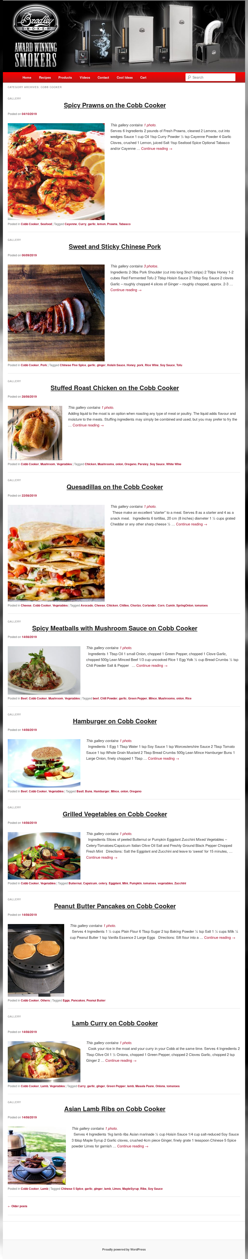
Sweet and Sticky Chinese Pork (115, 246)
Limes (116, 1188)
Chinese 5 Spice (72, 1188)
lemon (101, 224)
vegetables (165, 883)
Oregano (130, 464)
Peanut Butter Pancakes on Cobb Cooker (115, 905)
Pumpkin (136, 883)
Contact (103, 77)
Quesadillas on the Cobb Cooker (115, 486)
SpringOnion (184, 605)
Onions (160, 1086)
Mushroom (47, 464)
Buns (88, 791)
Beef (24, 698)
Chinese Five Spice (73, 365)
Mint (125, 883)
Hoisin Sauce (116, 365)
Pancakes (78, 1000)
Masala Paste (144, 1086)
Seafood (46, 224)
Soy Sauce (167, 365)
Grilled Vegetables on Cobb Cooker (115, 813)
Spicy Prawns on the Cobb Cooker (115, 104)
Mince (153, 698)
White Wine (173, 464)
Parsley (143, 464)
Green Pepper (137, 698)
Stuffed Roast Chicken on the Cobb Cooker (115, 387)
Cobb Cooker (30, 224)
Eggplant (115, 883)
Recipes (45, 77)
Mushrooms (106, 464)
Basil (80, 791)
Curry (82, 224)
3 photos (150, 265)
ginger (101, 365)
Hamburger (101, 791)
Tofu (179, 365)
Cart (143, 77)
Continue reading (156, 148)
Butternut (75, 883)
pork (140, 365)
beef (96, 698)
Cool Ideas (125, 77)
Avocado (87, 605)
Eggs (66, 1000)
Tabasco (125, 224)
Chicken (90, 464)
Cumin (170, 605)
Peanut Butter (96, 1000)
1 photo (149, 124)
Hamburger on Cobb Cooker (115, 720)
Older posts (17, 1206)
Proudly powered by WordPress (124, 1249)
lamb (130, 1086)
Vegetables (64, 464)
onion (119, 464)
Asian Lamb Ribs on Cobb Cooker (114, 1108)
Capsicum (90, 883)
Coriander (149, 605)
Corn (161, 605)
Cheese (26, 605)
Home (27, 77)
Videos (85, 77)
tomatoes (201, 605)
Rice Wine (152, 365)
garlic (92, 224)
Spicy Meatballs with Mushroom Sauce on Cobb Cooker (114, 627)
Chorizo (135, 605)
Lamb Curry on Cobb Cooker (115, 1022)
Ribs (143, 1188)
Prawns (112, 224)
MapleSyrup (130, 1188)
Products (65, 77)
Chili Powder (108, 698)
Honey (131, 365)
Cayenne (71, 224)
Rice (188, 698)
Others (45, 1000)
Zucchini (180, 883)
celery (103, 883)
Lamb (44, 1086)
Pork (43, 365)
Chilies (124, 605)
